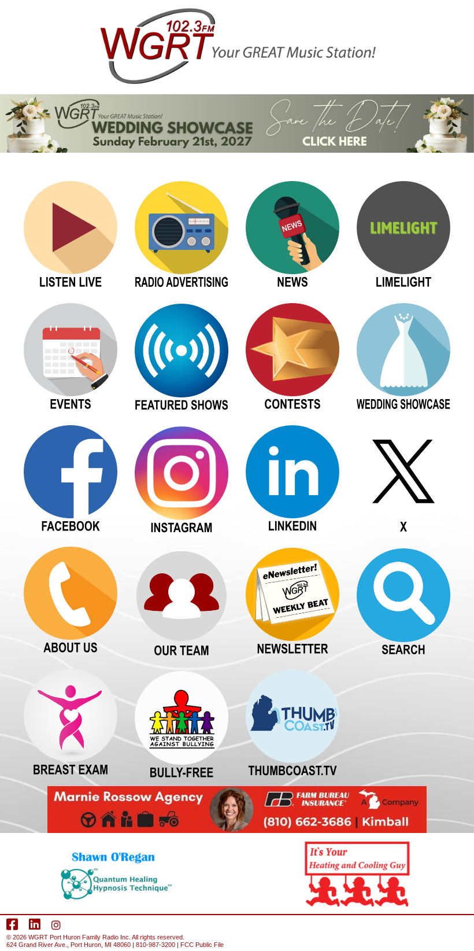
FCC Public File (202, 944)
